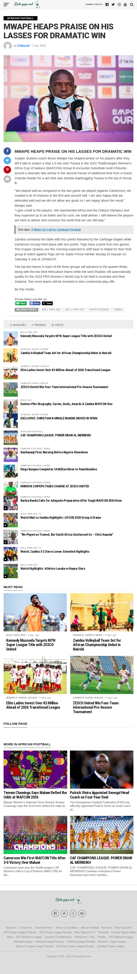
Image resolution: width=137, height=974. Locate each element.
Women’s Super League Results (75, 946)
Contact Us (25, 927)
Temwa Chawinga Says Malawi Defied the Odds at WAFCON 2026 (35, 794)
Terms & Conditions (66, 927)
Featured (103, 932)
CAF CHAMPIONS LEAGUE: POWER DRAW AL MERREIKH (56, 435)
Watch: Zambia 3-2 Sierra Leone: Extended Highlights (55, 551)
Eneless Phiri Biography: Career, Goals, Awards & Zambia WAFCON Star (67, 404)
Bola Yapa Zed (74, 309)
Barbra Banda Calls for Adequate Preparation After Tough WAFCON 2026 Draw (71, 500)
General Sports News (88, 635)
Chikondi (23, 45)
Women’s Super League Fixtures (35, 946)
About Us (11, 927)
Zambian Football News (58, 936)
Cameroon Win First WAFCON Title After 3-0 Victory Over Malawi (35, 860)
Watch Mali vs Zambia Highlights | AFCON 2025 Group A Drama (61, 517)
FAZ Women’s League (29, 936)
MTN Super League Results (55, 932)
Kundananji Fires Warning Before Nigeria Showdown (54, 452)
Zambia (118, 309)
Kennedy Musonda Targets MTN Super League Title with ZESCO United (66, 336)
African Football (90, 927)
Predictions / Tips (85, 936)
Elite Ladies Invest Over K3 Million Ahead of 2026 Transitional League (65, 370)
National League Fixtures (49, 941)
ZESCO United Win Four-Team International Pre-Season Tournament (64, 387)
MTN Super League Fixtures (20, 932)
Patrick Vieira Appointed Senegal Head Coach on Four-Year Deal (99, 794)
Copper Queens (99, 309)
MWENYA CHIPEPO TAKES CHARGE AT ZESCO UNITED (55, 486)
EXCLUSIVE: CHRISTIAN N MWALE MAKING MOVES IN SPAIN (59, 418)
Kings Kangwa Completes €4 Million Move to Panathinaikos (59, 469)
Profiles (101, 936)
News (10, 936)
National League (23, 941)
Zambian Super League (88, 698)
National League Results (81, 941)
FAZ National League (121, 936)
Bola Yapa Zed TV (84, 932)
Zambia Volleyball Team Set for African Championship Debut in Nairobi (66, 353)
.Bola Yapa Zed (50, 309)
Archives (107, 927)
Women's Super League (21, 698)
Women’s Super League (112, 941)
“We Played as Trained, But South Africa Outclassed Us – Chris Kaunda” (67, 534)
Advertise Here (44, 927)
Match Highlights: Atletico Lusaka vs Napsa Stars (53, 568)
